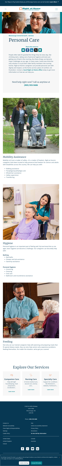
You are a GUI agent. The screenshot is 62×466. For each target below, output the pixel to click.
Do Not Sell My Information (38, 433)
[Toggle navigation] (56, 9)
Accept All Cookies (36, 463)
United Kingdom (7, 441)
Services (31, 36)
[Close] (59, 457)
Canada (33, 438)
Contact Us (6, 423)
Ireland (5, 443)
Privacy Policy (34, 428)
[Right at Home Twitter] (28, 449)
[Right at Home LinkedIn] (38, 449)
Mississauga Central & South (18, 36)
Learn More (53, 2)
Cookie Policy (6, 433)
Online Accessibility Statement (39, 425)
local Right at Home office (32, 70)
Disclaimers (34, 431)
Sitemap (5, 431)
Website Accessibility (8, 425)
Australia (33, 441)
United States (6, 438)
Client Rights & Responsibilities (11, 428)
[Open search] (5, 8)
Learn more (11, 391)
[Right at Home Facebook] (23, 449)
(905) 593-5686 (31, 85)
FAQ (32, 423)
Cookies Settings (24, 463)
